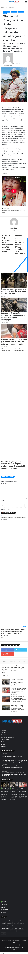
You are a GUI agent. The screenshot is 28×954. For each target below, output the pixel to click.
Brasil (21, 920)
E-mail (3, 503)
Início (3, 7)
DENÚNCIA (3, 734)
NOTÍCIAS (19, 11)
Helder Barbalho (5, 928)
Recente (12, 661)
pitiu (3, 212)
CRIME (2, 741)
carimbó (8, 210)
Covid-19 (16, 923)
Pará (23, 11)
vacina (3, 933)
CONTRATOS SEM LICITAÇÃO (8, 737)
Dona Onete (19, 210)
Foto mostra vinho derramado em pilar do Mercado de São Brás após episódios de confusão (14, 342)
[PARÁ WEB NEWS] (14, 2)
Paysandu (21, 928)
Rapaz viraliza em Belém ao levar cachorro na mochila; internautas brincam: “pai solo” (13, 291)
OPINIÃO (3, 744)
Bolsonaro (16, 920)
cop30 (3, 923)
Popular (4, 661)
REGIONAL (4, 13)
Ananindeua (4, 920)
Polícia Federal (12, 931)
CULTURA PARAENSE (10, 7)
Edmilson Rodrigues (6, 925)
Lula (12, 928)
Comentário (4, 483)
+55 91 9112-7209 (15, 945)
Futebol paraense (15, 925)
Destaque (13, 210)
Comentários (22, 661)
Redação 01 (15, 63)
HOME (2, 728)
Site (2, 505)
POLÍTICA (3, 732)
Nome (3, 500)
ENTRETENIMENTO (14, 11)
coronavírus (9, 923)
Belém (4, 210)
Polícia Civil (4, 931)
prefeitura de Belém (21, 931)
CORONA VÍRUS (5, 739)
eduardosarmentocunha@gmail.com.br (14, 947)
